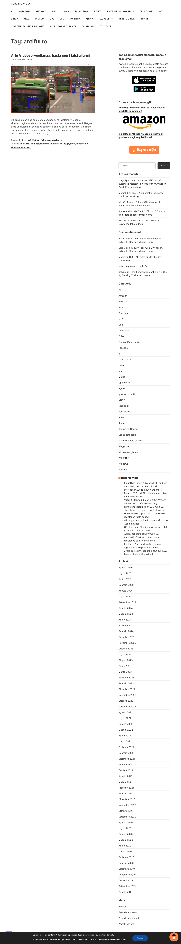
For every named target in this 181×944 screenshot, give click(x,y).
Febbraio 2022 (126, 747)
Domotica (82, 11)
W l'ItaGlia (123, 458)
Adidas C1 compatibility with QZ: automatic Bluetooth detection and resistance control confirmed (142, 537)
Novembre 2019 (127, 874)
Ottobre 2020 (125, 810)
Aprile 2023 (124, 666)
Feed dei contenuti (128, 912)
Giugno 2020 (125, 834)
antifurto (24, 143)
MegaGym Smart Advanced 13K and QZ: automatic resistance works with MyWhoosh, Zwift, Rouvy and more (142, 184)
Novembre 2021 (127, 764)
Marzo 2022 (125, 741)
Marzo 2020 (125, 851)
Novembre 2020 (127, 805)
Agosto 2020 (125, 822)
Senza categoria (127, 434)
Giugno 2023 (125, 660)
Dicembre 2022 (126, 689)
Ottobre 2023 (125, 648)
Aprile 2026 (124, 579)
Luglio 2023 (124, 654)
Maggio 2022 (125, 729)
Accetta (140, 938)
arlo (33, 143)
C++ (67, 11)
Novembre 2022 (127, 695)
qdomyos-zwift (126, 394)
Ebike (98, 11)
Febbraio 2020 (126, 857)
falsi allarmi (42, 143)
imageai (54, 143)
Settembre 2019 (127, 886)
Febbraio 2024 (126, 625)
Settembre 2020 (127, 816)
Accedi (122, 906)
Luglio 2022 (124, 718)
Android (41, 11)
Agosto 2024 (125, 608)
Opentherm (57, 19)
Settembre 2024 (127, 602)
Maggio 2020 (125, 839)
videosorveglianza (21, 147)
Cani (120, 324)
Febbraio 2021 (126, 787)
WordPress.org (126, 924)
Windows (88, 26)
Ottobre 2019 (125, 880)
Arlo (55, 11)
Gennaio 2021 (125, 793)
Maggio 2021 (125, 781)
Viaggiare (123, 446)
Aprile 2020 (124, 845)
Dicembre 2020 (126, 799)
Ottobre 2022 (125, 700)
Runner (145, 19)
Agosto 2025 (125, 590)
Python (75, 19)
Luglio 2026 (124, 573)
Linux (14, 19)
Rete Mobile (127, 19)
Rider (121, 417)
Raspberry (106, 19)
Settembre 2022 (127, 706)
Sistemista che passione (27, 26)
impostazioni (120, 939)
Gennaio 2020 (126, 863)
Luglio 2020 (124, 828)
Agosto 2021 (125, 776)
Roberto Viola (21, 4)
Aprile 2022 (124, 735)
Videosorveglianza (63, 26)
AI (12, 11)
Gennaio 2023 (126, 683)
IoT (161, 11)
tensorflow (82, 143)
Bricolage (123, 313)
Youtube (106, 26)
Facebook (146, 11)
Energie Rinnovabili (120, 11)
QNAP (89, 19)
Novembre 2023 (127, 642)
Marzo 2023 (125, 671)
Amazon (24, 11)
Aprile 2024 (124, 619)
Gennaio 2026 (126, 584)
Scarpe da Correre (128, 429)
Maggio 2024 (125, 613)
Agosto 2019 (125, 892)
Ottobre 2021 (125, 770)
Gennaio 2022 (126, 752)
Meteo (39, 19)
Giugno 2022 (125, 724)
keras (63, 143)
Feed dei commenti (128, 918)
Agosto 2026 (125, 567)
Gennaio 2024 (126, 631)
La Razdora (124, 359)
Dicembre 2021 (126, 758)
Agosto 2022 (125, 712)
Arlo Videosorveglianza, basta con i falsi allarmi (50, 55)
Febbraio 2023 (126, 677)
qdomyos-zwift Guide (139, 266)
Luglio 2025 (124, 596)
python (71, 143)
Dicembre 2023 (126, 637)
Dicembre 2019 (126, 868)
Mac (27, 19)
